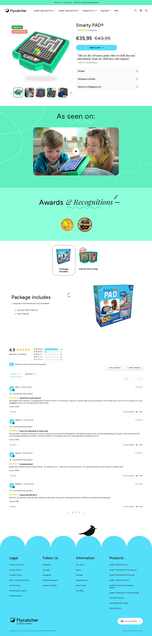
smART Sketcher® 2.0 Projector (123, 570)
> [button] (83, 512)
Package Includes (86, 79)
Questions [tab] (29, 374)
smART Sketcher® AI (68, 11)
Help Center (81, 585)
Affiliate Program (50, 580)
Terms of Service (16, 565)
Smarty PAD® (14, 407)
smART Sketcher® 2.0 (44, 11)
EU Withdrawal (15, 596)
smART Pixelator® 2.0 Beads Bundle (121, 586)
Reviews (79, 575)
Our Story (80, 565)
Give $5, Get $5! (50, 585)
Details (81, 71)
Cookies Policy (15, 575)
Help (116, 11)
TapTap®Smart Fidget (119, 603)
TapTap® (105, 11)
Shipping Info (81, 580)
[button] (137, 412)
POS (124, 631)
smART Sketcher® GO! (119, 580)
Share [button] (14, 412)
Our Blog (80, 591)
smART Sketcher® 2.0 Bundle (122, 575)
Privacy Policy (15, 570)
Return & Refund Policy (19, 580)
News (78, 570)
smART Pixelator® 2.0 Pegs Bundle (124, 593)
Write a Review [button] (134, 368)
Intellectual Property (18, 591)
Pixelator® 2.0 (89, 11)
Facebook (47, 565)
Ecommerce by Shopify (135, 631)
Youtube (46, 570)
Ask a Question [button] (115, 368)
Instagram (47, 575)
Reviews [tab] (13, 374)
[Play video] (76, 151)
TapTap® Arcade (116, 598)
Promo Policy (15, 585)
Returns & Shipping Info (89, 86)
